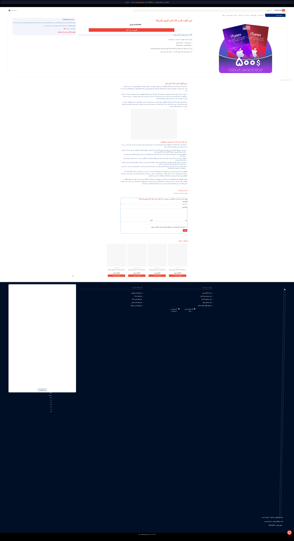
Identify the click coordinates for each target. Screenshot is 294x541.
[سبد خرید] (19, 10)
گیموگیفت (181, 179)
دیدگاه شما (184, 207)
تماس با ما (247, 15)
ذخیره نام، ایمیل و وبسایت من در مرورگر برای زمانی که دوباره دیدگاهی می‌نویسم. (168, 227)
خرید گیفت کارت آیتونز (182, 144)
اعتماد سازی (241, 15)
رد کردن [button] (147, 5)
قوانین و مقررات (229, 15)
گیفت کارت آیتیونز (164, 51)
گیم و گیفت (259, 15)
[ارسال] (134, 10)
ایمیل (151, 220)
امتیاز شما (184, 201)
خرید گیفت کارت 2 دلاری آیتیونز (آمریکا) (157, 269)
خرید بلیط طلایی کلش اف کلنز (205, 305)
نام (186, 220)
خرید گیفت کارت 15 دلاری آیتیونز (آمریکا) (136, 269)
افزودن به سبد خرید (131, 30)
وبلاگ (223, 15)
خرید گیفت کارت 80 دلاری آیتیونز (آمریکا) (177, 269)
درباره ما (235, 15)
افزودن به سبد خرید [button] (177, 275)
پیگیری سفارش (253, 15)
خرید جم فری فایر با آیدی (206, 296)
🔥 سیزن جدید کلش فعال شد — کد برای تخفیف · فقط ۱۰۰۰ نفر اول (147, 2)
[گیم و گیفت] (280, 10)
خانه (291, 79)
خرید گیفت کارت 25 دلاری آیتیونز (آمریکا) (116, 269)
